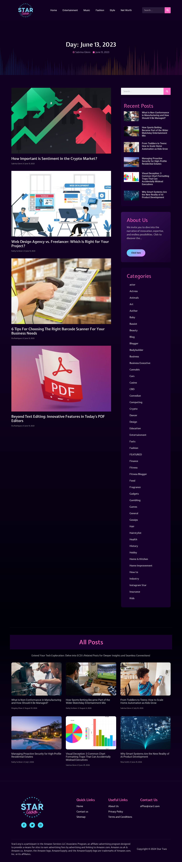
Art (131, 304)
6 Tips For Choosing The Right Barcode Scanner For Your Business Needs (58, 331)
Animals (134, 297)
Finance (134, 461)
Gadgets (134, 493)
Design (133, 421)
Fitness (133, 467)
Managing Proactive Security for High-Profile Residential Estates (154, 161)
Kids (132, 598)
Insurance (135, 591)
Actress (134, 291)
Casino (133, 382)
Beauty (134, 330)
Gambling (135, 500)
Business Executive (140, 363)
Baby (132, 317)
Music (86, 10)
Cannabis (135, 369)
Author (134, 310)
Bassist (133, 323)
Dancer (133, 415)
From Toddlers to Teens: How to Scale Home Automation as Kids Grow (155, 146)
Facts (132, 441)
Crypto (133, 408)
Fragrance (135, 487)
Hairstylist (135, 532)
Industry (134, 578)
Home (53, 10)
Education (135, 428)
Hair (132, 526)
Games (133, 506)
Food (132, 480)
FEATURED (136, 454)
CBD (132, 389)
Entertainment (70, 10)
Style (112, 10)
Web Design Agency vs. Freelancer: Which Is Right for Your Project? (60, 243)
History (134, 546)
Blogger (134, 343)
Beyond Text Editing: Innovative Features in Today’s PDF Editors (58, 418)
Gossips (134, 519)
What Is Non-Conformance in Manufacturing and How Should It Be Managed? (155, 115)
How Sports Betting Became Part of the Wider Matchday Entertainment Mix (155, 131)
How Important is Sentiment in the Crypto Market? (54, 158)
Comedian (135, 395)
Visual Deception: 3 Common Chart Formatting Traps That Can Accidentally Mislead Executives (155, 179)
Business (134, 356)
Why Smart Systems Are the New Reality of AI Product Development (154, 195)
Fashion (100, 10)
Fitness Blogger (138, 474)
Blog (132, 336)
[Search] (168, 10)
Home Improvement (141, 565)
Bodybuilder (136, 350)
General (134, 513)
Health (133, 539)
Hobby (133, 552)
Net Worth (126, 10)
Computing (136, 402)
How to (134, 572)
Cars (132, 376)
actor (132, 284)
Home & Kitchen (139, 559)
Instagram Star (138, 585)
